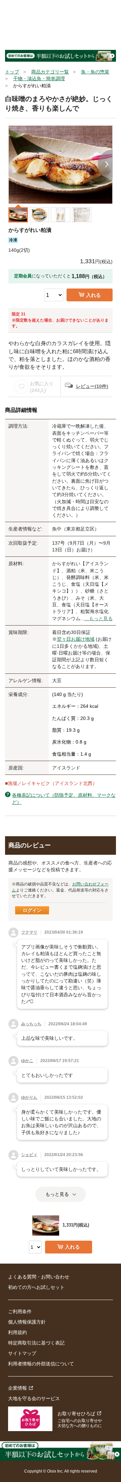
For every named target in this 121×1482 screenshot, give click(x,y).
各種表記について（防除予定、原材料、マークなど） (64, 798)
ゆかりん (29, 1097)
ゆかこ (27, 1060)
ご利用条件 (20, 1311)
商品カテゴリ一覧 (50, 71)
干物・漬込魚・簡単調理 (39, 78)
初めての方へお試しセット (36, 1287)
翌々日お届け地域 (75, 639)
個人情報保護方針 (27, 1322)
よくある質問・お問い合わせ (38, 1276)
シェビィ (29, 1154)
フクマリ (29, 932)
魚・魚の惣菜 (95, 71)
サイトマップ (22, 1353)
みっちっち (31, 1024)
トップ (12, 71)
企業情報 (17, 1388)
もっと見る (57, 1194)
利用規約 (17, 1332)
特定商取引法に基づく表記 (36, 1342)
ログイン (32, 910)
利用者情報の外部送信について (41, 1363)
